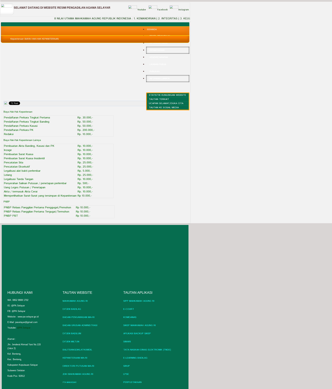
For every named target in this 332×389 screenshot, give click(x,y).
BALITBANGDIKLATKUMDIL (77, 349)
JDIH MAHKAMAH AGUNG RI (78, 374)
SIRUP (126, 366)
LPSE (126, 374)
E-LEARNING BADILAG (135, 358)
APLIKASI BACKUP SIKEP (137, 333)
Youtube (141, 9)
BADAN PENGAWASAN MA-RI (78, 317)
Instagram (183, 9)
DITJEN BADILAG (72, 309)
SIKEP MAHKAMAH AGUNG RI (139, 325)
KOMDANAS (129, 317)
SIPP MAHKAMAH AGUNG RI (138, 301)
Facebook (162, 9)
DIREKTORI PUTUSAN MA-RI (78, 366)
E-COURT (128, 309)
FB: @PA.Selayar (16, 311)
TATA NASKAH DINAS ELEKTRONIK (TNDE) (147, 349)
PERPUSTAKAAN (132, 382)
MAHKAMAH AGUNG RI (75, 301)
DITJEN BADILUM (72, 333)
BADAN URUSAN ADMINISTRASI (80, 325)
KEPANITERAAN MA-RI (75, 358)
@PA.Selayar (23, 327)
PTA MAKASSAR (69, 382)
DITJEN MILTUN (71, 341)
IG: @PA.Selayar (16, 305)
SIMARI (127, 341)
